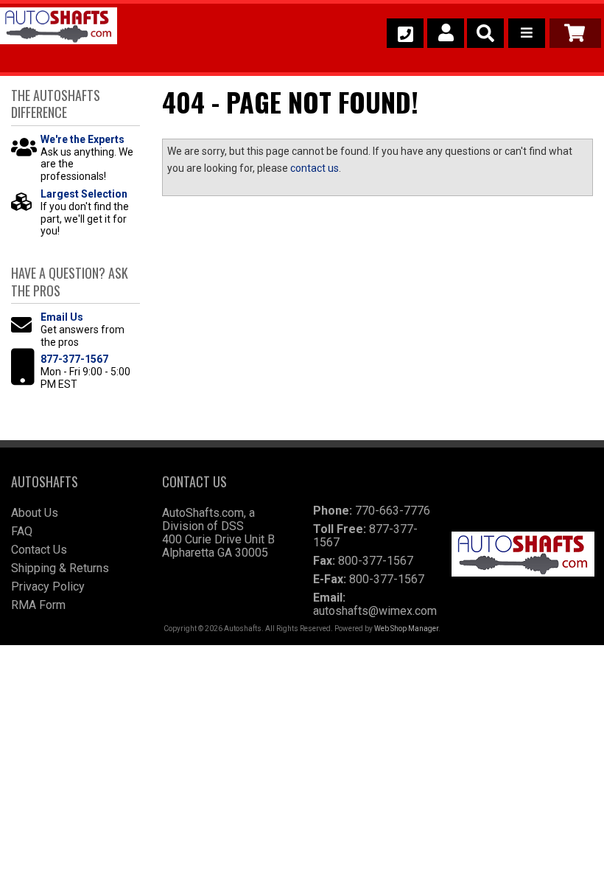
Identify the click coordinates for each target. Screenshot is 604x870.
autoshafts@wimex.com (375, 611)
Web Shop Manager (406, 628)
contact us (314, 168)
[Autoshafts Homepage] (58, 28)
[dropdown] (526, 33)
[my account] (445, 33)
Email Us (62, 317)
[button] (485, 33)
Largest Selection (84, 194)
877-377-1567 (74, 359)
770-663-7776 (392, 511)
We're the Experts (82, 139)
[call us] (405, 33)
